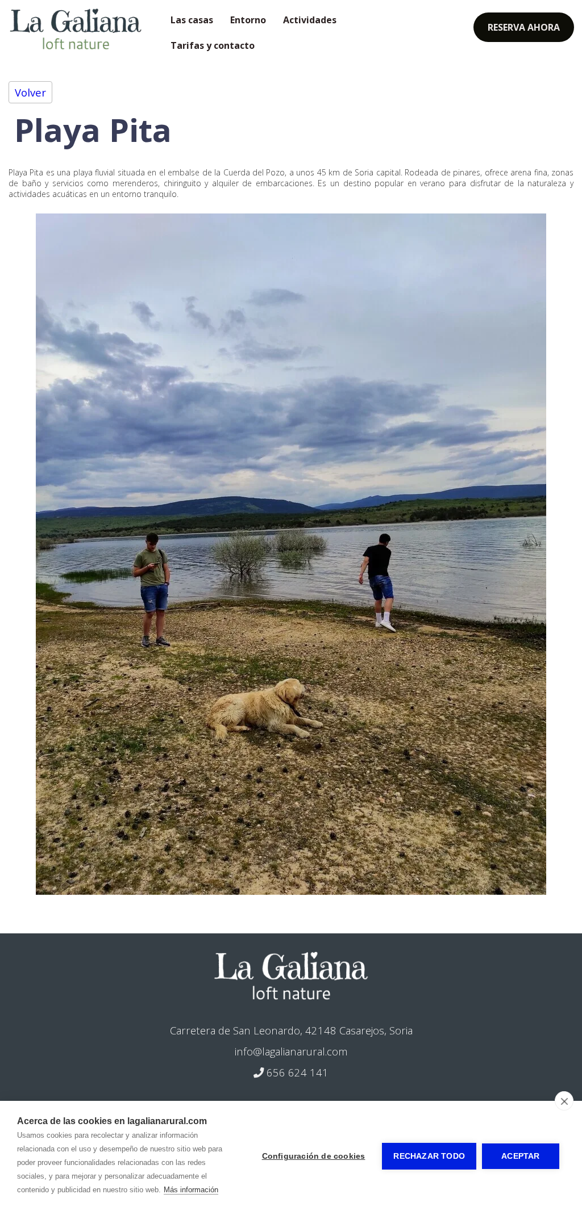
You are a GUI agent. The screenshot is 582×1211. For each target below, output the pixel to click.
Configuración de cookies (313, 1156)
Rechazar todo (429, 1156)
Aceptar (520, 1156)
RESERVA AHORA (524, 27)
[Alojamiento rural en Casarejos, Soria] (290, 975)
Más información (191, 1189)
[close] (564, 1101)
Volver (30, 92)
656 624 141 (296, 1072)
